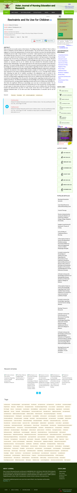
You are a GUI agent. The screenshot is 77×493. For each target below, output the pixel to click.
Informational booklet (37, 420)
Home (6, 12)
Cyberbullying (40, 450)
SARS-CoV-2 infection (26, 455)
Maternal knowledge (27, 420)
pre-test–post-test (29, 448)
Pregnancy (51, 439)
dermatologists (66, 446)
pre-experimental (66, 411)
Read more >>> (69, 45)
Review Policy (61, 74)
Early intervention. (34, 446)
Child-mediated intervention (55, 434)
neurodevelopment (16, 455)
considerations (7, 425)
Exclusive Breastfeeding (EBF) (31, 427)
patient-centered (42, 409)
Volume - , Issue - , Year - (19, 37)
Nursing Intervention (29, 406)
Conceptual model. (23, 436)
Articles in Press (65, 122)
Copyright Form (65, 103)
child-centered (62, 432)
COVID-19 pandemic (59, 455)
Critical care (65, 429)
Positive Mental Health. (53, 432)
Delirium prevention (8, 432)
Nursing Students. (14, 439)
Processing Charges (66, 113)
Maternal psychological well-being (11, 436)
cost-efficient (58, 404)
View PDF (38, 40)
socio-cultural (65, 420)
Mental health (44, 439)
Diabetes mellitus (30, 413)
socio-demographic (52, 415)
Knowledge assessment (9, 459)
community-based (60, 406)
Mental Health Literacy (42, 432)
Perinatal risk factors (8, 457)
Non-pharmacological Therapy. (41, 406)
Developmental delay (51, 443)
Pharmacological (24, 429)
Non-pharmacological (16, 404)
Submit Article (69, 12)
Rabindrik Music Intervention (30, 434)
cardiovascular (7, 404)
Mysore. (12, 409)
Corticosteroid (15, 448)
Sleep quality (37, 439)
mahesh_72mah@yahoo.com (14, 27)
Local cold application (45, 459)
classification (33, 404)
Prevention (59, 413)
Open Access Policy (63, 62)
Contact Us (16, 1)
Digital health (6, 411)
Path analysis (28, 459)
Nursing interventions (56, 429)
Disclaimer (60, 82)
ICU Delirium (48, 429)
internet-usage (7, 450)
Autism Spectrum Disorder (17, 425)
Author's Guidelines (67, 95)
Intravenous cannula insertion (57, 459)
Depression (61, 439)
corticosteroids (50, 446)
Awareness (67, 406)
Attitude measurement (19, 459)
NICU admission (17, 457)
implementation (43, 422)
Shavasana (13, 406)
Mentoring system (37, 441)
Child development (25, 446)
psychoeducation (38, 448)
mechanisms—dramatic (16, 422)
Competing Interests (63, 55)
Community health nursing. (55, 420)
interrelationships (34, 457)
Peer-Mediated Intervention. (9, 427)
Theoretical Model (44, 425)
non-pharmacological (67, 404)
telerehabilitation (34, 409)
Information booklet (18, 418)
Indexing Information (63, 118)
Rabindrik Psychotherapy (18, 434)
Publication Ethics (62, 70)
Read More (6, 480)
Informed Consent (62, 58)
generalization (66, 422)
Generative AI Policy (63, 64)
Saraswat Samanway (67, 434)
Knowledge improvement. (9, 415)
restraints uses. (39, 95)
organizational (59, 409)
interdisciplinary (58, 446)
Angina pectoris (68, 415)
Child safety (46, 420)
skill (24, 95)
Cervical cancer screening (53, 457)
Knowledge (19, 95)
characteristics (20, 427)
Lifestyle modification (8, 418)
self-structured (43, 415)
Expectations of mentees (9, 443)
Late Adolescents (64, 450)
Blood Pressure (20, 406)
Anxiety (56, 439)
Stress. (67, 439)
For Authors (37, 12)
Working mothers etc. (49, 427)
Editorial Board (26, 12)
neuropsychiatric (58, 427)
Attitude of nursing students (60, 441)
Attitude (12, 452)
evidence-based (32, 429)
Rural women (62, 457)
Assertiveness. (18, 452)
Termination (40, 427)
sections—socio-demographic (19, 441)
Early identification (8, 446)
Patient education (38, 413)
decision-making (51, 409)
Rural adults (32, 418)
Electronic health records (37, 411)
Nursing (12, 411)
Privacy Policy (61, 68)
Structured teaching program (49, 413)
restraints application (30, 95)
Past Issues (15, 12)
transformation (19, 409)
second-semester (7, 441)
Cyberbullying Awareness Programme (51, 450)
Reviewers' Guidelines (63, 72)
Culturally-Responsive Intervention (65, 425)
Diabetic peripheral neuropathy (19, 413)
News (53, 12)
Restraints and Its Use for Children (28, 19)
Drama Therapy (36, 425)
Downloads (61, 476)
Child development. (26, 457)
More (46, 12)
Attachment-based (7, 434)
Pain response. (67, 459)
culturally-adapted (34, 422)
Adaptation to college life (48, 441)
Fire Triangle (6, 409)
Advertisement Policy (63, 80)
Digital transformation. (56, 411)
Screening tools (16, 446)
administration (68, 418)
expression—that (26, 422)
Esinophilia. (22, 448)
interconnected (22, 439)
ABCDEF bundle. (17, 432)
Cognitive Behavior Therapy (61, 436)
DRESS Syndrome (7, 448)
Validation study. (36, 459)
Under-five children (18, 420)
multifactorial (6, 429)
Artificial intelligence (26, 411)
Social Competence (27, 425)
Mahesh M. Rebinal (13, 25)
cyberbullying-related (31, 450)
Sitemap (36, 489)
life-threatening (42, 446)
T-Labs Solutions (67, 491)
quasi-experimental (25, 404)
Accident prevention (8, 420)
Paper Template (65, 99)
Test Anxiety (6, 439)
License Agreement (62, 60)
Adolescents (33, 432)
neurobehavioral (61, 452)
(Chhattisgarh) (19, 415)
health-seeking (43, 457)
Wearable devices (47, 411)
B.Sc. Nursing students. (20, 443)
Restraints (13, 95)
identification (66, 427)
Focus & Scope (61, 57)
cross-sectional (52, 406)
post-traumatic (30, 439)
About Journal (8, 1)
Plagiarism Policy (62, 66)
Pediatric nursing (60, 443)
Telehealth (18, 411)
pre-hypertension (41, 404)
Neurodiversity (7, 422)
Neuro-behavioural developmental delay (46, 455)
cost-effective (60, 415)
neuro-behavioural (26, 452)
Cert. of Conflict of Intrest (65, 108)
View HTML (50, 40)
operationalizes (51, 422)
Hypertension (7, 406)
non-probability (36, 415)
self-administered (7, 413)
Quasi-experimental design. (41, 418)
